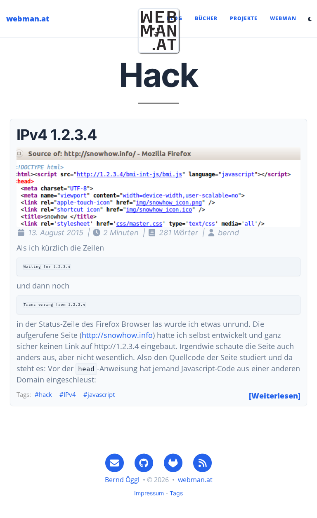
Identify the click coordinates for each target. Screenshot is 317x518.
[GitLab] (173, 462)
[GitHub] (143, 462)
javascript (101, 394)
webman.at (27, 18)
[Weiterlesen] (274, 396)
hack (45, 394)
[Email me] (114, 462)
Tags (176, 493)
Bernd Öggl (122, 479)
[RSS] (202, 462)
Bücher (206, 18)
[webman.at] (158, 30)
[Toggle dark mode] (310, 19)
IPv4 (70, 394)
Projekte (244, 18)
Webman (283, 18)
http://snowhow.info (117, 335)
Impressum (149, 493)
